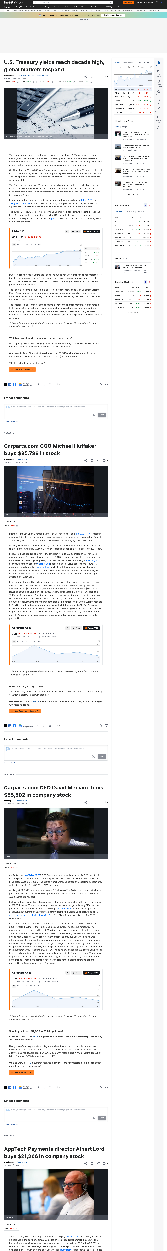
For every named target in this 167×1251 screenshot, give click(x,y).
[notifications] (157, 2)
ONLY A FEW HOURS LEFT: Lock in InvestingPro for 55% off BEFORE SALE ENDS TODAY (137, 134)
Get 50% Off (128, 2)
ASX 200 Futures (121, 93)
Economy (84, 10)
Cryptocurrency (108, 10)
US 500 (117, 101)
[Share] (85, 76)
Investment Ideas (129, 10)
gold (52, 218)
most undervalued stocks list (23, 915)
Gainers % (130, 212)
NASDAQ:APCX (73, 1236)
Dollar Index (119, 112)
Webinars (119, 258)
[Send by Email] (50, 384)
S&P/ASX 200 (120, 89)
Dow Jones (119, 105)
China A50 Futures (121, 109)
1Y (31, 245)
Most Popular (18, 10)
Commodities (47, 10)
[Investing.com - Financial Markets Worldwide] (13, 2)
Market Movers (122, 205)
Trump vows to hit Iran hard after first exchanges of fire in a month (136, 146)
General (98, 10)
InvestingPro (92, 560)
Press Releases (154, 10)
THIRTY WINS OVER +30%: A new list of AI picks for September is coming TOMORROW (136, 158)
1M (22, 245)
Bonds (138, 62)
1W (18, 245)
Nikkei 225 (86, 200)
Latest (8, 10)
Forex (39, 10)
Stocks (146, 62)
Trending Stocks (123, 282)
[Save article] (92, 76)
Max (39, 245)
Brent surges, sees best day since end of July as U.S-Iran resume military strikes (137, 171)
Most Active (119, 212)
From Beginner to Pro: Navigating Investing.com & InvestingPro (134, 266)
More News (132, 195)
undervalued (43, 563)
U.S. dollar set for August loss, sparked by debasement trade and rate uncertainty (137, 184)
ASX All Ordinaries (121, 97)
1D (14, 245)
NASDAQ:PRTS (83, 533)
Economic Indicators (72, 10)
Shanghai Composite (19, 203)
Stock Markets (58, 10)
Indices (117, 62)
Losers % (140, 212)
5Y (35, 245)
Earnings (118, 10)
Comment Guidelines (11, 421)
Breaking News (30, 10)
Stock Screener (96, 7)
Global (91, 10)
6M (27, 245)
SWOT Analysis (142, 10)
